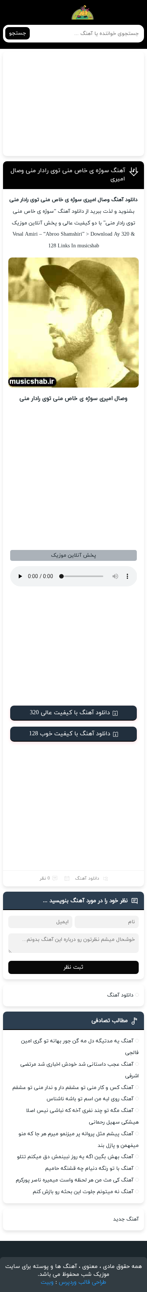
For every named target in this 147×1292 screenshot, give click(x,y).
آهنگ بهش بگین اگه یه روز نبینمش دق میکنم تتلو (75, 1156)
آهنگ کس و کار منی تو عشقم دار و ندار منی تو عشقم (72, 1087)
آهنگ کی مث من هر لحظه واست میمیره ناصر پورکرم (74, 1180)
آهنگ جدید (126, 1219)
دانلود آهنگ (87, 878)
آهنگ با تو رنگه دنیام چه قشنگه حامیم (89, 1168)
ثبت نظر (73, 967)
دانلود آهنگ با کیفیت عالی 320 (70, 713)
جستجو (17, 33)
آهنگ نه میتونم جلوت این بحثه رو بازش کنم (83, 1191)
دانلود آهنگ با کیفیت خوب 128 (69, 734)
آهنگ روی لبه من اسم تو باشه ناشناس (90, 1099)
